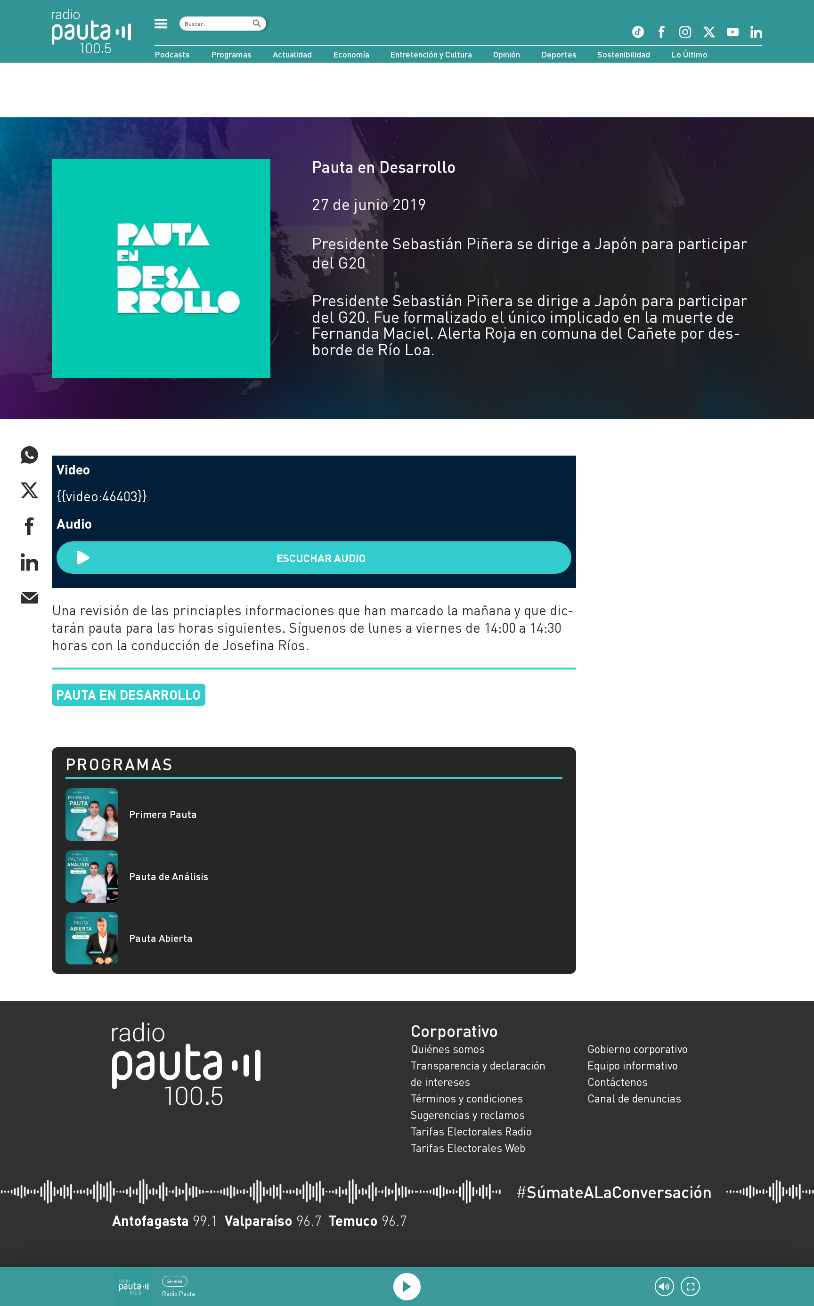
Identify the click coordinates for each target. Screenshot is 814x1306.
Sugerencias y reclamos (468, 1114)
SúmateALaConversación (614, 1192)
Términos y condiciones (467, 1098)
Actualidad (292, 54)
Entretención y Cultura (431, 54)
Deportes (559, 54)
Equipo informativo (632, 1065)
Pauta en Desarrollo (384, 166)
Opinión (506, 54)
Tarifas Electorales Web (468, 1147)
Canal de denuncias (634, 1098)
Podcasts (172, 54)
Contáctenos (617, 1081)
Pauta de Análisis (168, 876)
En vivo (175, 1281)
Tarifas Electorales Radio (471, 1131)
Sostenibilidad (623, 54)
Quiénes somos (448, 1048)
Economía (351, 54)
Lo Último (689, 54)
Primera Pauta (163, 814)
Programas (231, 54)
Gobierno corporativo (637, 1048)
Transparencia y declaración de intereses (478, 1073)
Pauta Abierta (161, 938)
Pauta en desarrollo (128, 694)
